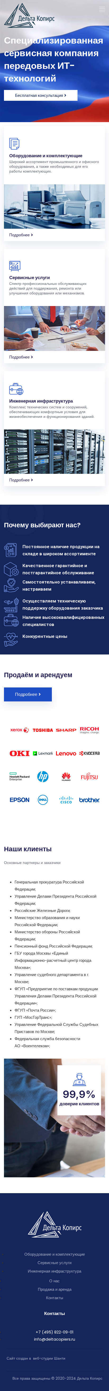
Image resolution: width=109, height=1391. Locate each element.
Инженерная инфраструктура (41, 401)
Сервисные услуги (29, 277)
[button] (102, 9)
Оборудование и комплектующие (45, 155)
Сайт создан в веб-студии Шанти (36, 1358)
